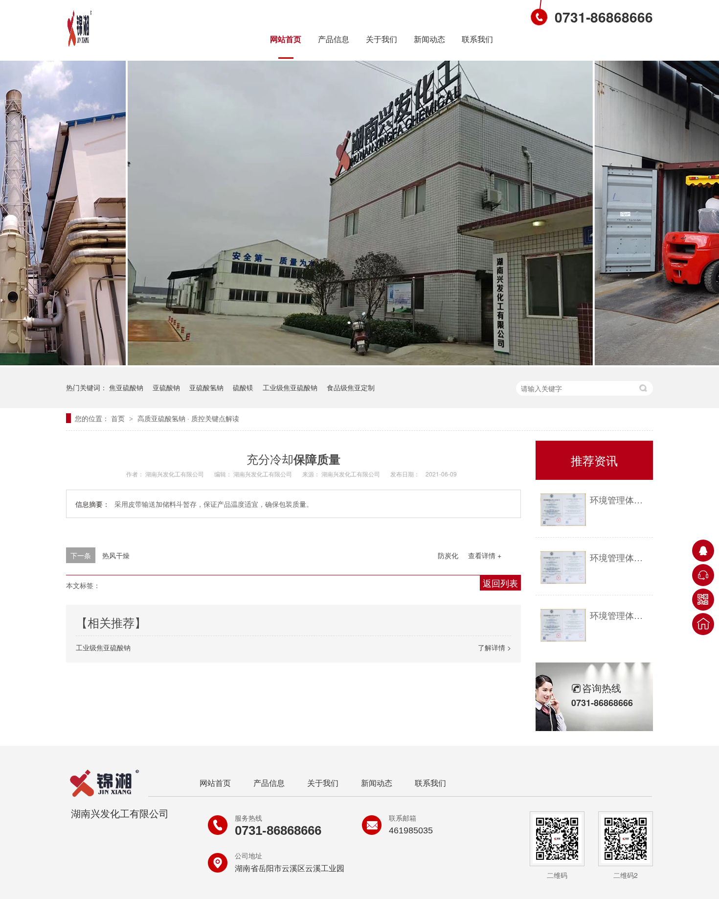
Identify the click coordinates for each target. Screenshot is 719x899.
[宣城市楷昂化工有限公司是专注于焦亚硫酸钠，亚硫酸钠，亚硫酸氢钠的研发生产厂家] (85, 45)
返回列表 (500, 582)
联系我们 (477, 39)
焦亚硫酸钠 (126, 387)
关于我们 (381, 39)
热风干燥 (116, 555)
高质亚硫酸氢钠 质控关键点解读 (188, 418)
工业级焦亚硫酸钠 (290, 387)
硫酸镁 (243, 387)
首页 (119, 418)
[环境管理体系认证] (563, 510)
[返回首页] (703, 624)
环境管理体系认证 (619, 499)
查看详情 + (484, 555)
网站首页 (285, 39)
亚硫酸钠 (166, 387)
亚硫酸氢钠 (206, 387)
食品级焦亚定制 (351, 387)
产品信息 (333, 39)
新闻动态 (429, 39)
